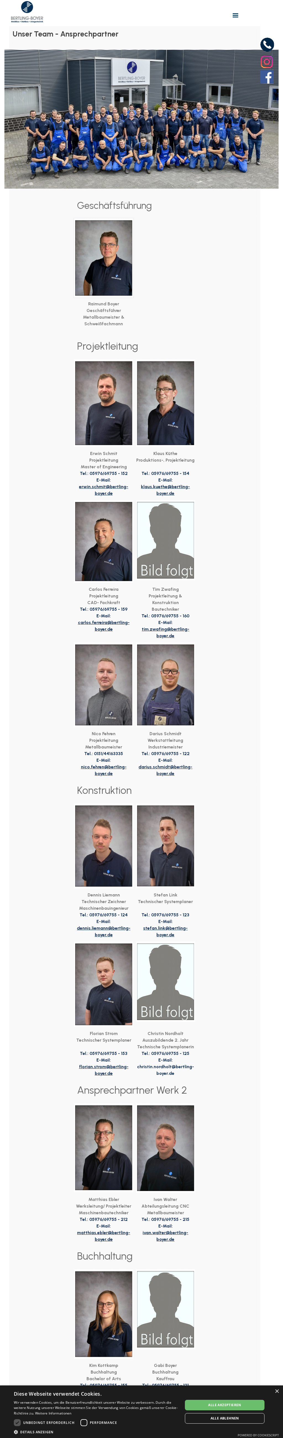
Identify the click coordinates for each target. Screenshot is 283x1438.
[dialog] (141, 1411)
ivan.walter (154, 1232)
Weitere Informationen (53, 1413)
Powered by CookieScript (258, 1435)
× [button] (277, 1391)
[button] (96, 1431)
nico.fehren (92, 766)
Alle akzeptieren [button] (224, 1405)
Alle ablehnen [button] (225, 1418)
